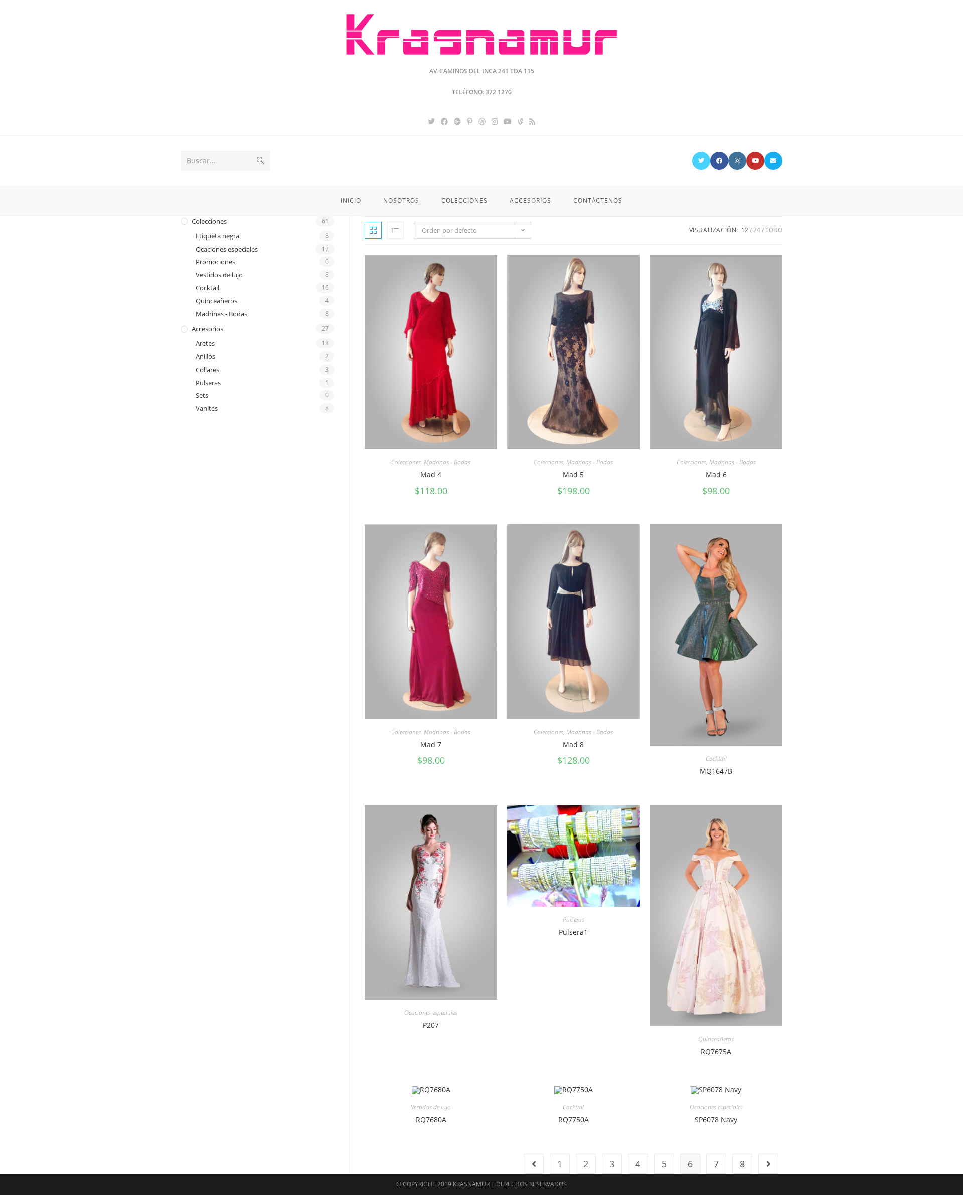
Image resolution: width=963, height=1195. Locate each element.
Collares (207, 369)
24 (756, 230)
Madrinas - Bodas (447, 462)
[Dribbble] (482, 121)
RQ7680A (431, 1119)
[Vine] (520, 121)
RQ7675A (716, 1051)
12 (744, 230)
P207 (431, 1025)
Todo (773, 230)
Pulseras (573, 919)
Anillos (205, 356)
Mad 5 (573, 475)
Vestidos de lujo (431, 1107)
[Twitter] (431, 121)
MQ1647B (716, 771)
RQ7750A (573, 1119)
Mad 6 (716, 475)
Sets (202, 395)
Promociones (215, 261)
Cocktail (716, 758)
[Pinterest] (469, 121)
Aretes (205, 343)
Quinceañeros (716, 1039)
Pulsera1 (573, 932)
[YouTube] (508, 121)
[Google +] (457, 121)
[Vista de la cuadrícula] (373, 230)
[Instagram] (495, 121)
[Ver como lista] (395, 230)
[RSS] (532, 121)
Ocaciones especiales (430, 1012)
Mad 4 (430, 475)
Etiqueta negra (217, 236)
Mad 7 (430, 744)
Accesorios (207, 328)
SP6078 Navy (716, 1119)
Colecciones (406, 462)
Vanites (207, 408)
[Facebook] (444, 121)
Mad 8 (573, 744)
